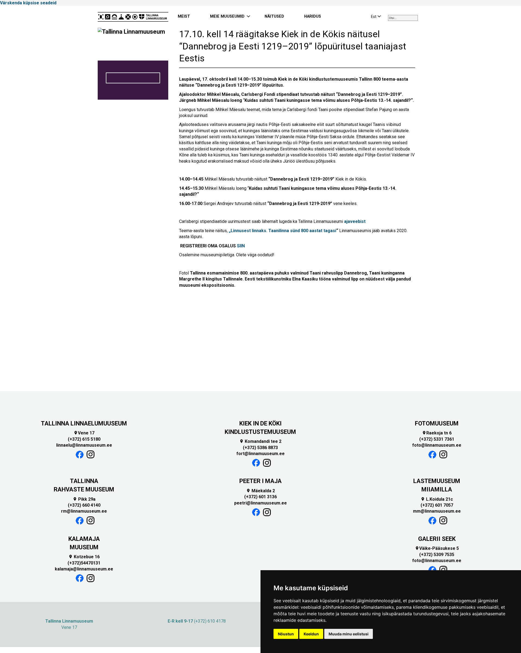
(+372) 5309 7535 (436, 554)
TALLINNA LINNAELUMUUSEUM (84, 423)
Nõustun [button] (286, 634)
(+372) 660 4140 (84, 505)
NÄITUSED (274, 16)
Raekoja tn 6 (437, 433)
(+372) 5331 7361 (436, 439)
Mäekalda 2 (260, 490)
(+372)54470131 (84, 563)
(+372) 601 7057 (437, 505)
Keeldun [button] (311, 634)
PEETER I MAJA (260, 481)
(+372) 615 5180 (84, 439)
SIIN (241, 245)
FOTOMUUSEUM (437, 423)
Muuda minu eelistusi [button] (348, 634)
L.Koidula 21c (437, 499)
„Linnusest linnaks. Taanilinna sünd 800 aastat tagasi (282, 230)
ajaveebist (355, 221)
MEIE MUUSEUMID (227, 16)
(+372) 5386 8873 (260, 447)
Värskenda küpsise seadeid (28, 2)
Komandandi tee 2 (260, 441)
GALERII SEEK (437, 538)
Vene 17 (84, 433)
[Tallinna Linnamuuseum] (133, 17)
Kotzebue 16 (84, 556)
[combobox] (403, 18)
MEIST (184, 16)
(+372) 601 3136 (260, 496)
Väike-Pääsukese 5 (437, 548)
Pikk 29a (84, 499)
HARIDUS (312, 16)
